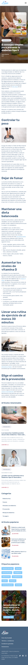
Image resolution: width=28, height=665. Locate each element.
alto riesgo (15, 86)
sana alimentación (21, 236)
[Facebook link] (23, 655)
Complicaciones (17, 576)
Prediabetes (18, 572)
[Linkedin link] (26, 655)
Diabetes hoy (7, 498)
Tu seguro (6, 516)
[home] (5, 3)
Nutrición (18, 585)
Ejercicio (18, 568)
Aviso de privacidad (6, 638)
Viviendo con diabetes (9, 505)
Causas (5, 502)
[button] (25, 3)
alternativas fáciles (6, 367)
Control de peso (7, 572)
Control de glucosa (7, 585)
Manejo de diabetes (8, 512)
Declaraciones (5, 646)
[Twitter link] (20, 655)
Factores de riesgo (7, 568)
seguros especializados (7, 391)
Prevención (6, 509)
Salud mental (6, 576)
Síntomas (12, 580)
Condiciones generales (7, 643)
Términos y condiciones (7, 640)
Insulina (5, 580)
